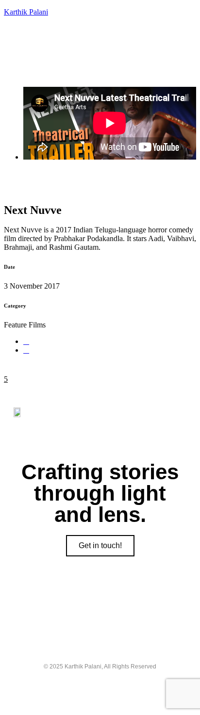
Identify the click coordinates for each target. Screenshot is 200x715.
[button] (100, 65)
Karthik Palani (26, 12)
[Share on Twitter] (26, 350)
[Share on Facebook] (26, 341)
